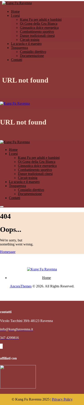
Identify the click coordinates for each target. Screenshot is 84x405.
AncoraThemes (21, 286)
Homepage (7, 252)
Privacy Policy (62, 399)
